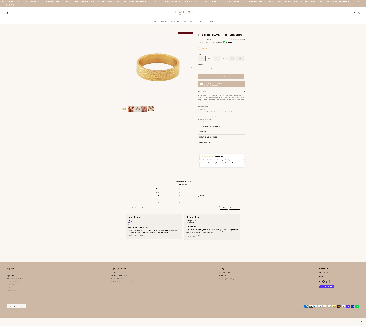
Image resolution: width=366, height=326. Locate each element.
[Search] (7, 13)
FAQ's (8, 273)
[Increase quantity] (211, 68)
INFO (211, 21)
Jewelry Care (222, 276)
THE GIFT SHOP (189, 21)
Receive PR (10, 285)
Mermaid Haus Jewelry (16, 311)
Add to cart (221, 76)
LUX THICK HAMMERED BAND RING (115, 28)
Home (103, 28)
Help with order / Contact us (16, 279)
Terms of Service (12, 291)
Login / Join (10, 276)
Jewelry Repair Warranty (226, 279)
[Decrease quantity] (200, 68)
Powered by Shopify (28, 311)
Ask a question (199, 196)
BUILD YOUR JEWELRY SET (170, 21)
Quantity (201, 64)
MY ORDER (201, 21)
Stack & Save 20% (225, 273)
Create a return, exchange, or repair (121, 282)
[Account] (354, 13)
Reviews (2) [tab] (130, 208)
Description (202, 91)
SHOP (155, 21)
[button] (221, 126)
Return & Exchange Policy (118, 276)
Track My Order (115, 273)
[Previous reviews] (200, 161)
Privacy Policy (11, 288)
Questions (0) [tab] (139, 208)
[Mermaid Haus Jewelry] (183, 13)
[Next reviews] (243, 161)
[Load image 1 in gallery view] (157, 67)
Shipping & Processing (117, 279)
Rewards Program (12, 282)
